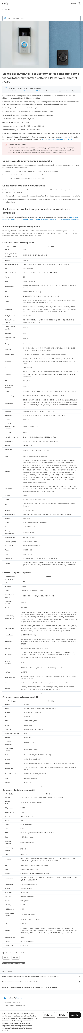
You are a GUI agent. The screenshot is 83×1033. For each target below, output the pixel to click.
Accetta (74, 1015)
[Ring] (4, 3)
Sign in (73, 3)
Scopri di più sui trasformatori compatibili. (57, 139)
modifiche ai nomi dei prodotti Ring (31, 91)
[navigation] (41, 17)
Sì (7, 957)
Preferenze (49, 1015)
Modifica (19, 998)
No (17, 957)
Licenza (12, 1005)
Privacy (6, 1005)
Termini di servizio (20, 1005)
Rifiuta (62, 1015)
